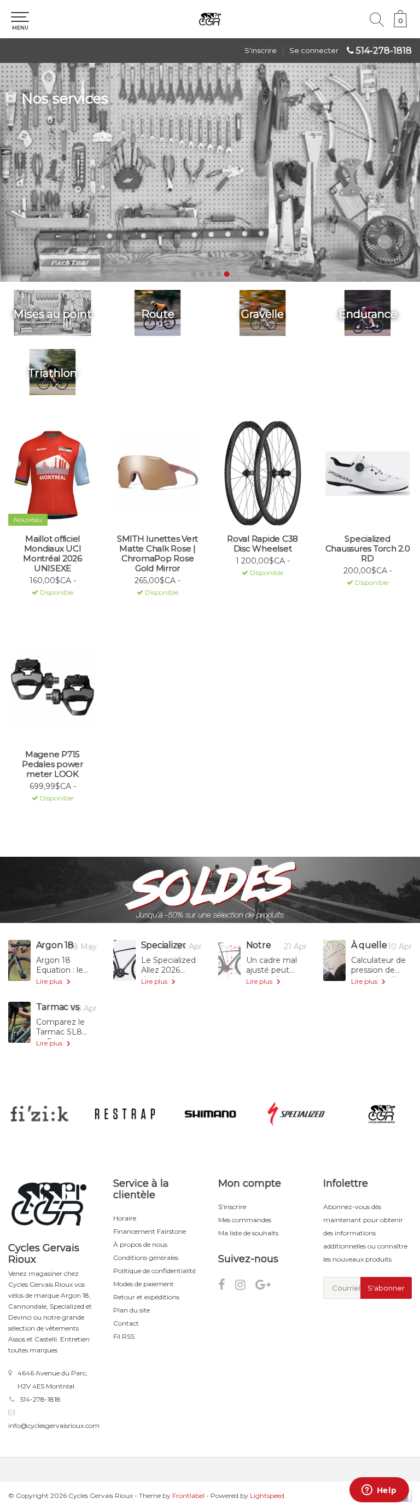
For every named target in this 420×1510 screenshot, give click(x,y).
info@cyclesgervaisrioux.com (54, 1425)
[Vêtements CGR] (381, 1114)
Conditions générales (145, 1257)
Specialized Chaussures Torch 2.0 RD (367, 549)
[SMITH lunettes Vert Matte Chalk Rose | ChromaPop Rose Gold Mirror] (157, 473)
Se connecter (314, 50)
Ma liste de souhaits (248, 1233)
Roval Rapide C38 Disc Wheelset (262, 544)
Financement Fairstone (149, 1231)
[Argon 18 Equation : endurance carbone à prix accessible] (19, 960)
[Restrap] (125, 1114)
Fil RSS (124, 1336)
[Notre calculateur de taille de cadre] (229, 960)
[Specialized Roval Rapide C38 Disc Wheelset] (262, 473)
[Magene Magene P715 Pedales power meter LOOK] (52, 689)
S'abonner (386, 1288)
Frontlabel (188, 1495)
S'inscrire (260, 50)
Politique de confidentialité (154, 1271)
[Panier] (400, 25)
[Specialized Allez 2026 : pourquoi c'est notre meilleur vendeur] (124, 960)
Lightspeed (267, 1495)
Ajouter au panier (47, 606)
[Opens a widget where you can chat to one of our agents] (379, 1491)
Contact (126, 1323)
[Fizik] (39, 1114)
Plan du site (131, 1310)
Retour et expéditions (146, 1297)
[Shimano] (210, 1114)
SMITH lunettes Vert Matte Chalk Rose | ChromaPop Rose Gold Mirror (157, 553)
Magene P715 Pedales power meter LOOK (52, 764)
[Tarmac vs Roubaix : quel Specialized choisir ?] (19, 1022)
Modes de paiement (143, 1284)
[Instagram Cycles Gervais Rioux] (245, 1286)
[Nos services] (210, 172)
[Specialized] (296, 1114)
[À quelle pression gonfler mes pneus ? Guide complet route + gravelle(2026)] (334, 960)
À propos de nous (140, 1244)
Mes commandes (244, 1220)
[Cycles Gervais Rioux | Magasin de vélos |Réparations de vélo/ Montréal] (210, 19)
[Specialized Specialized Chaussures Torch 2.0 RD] (367, 473)
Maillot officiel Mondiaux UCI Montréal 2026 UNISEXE (52, 553)
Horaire (124, 1218)
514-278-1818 (384, 50)
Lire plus (50, 981)
